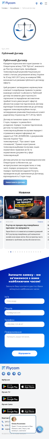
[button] (24, 222)
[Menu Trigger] (46, 3)
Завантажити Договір (15, 182)
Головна (5, 8)
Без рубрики (14, 8)
